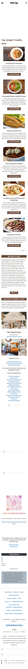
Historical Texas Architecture (14, 383)
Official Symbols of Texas (14, 391)
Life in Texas (14, 388)
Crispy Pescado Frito (14, 131)
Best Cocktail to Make (14, 390)
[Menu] (2, 3)
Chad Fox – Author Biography (14, 610)
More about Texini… (14, 544)
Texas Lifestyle (14, 378)
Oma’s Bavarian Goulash (14, 163)
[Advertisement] (14, 20)
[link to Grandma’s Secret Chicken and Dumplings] (14, 188)
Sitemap (21, 592)
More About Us (14, 546)
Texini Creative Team (14, 604)
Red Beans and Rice (14, 234)
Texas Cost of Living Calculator (14, 363)
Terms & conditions (12, 598)
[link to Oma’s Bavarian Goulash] (14, 154)
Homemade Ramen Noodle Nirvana (14, 96)
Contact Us (8, 601)
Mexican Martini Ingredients (14, 386)
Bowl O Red (14, 393)
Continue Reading (14, 74)
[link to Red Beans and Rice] (14, 225)
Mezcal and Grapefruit (14, 400)
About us (15, 592)
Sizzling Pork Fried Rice (14, 63)
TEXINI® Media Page (17, 601)
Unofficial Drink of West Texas (14, 395)
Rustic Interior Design (14, 397)
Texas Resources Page (14, 365)
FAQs (19, 598)
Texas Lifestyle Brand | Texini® (14, 336)
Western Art (14, 398)
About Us (14, 292)
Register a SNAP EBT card (14, 361)
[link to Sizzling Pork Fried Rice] (14, 54)
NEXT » (23, 250)
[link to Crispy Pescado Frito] (14, 121)
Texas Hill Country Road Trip (14, 379)
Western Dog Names (14, 376)
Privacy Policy (8, 592)
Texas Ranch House (14, 381)
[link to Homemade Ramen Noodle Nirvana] (14, 86)
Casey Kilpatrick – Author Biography (14, 613)
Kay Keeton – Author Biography (14, 607)
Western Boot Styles (14, 385)
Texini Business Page (14, 625)
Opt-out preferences (14, 595)
